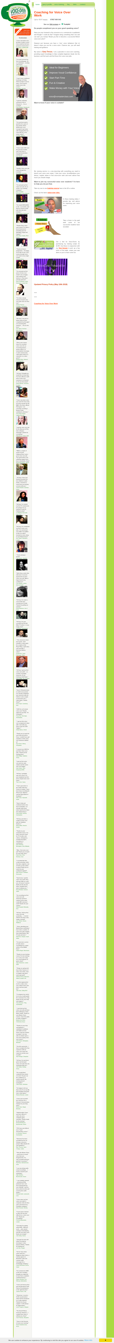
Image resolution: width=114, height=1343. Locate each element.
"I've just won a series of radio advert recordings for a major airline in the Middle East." (22, 946)
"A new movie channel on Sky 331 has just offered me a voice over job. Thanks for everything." (22, 1216)
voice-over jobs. (54, 192)
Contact (83, 5)
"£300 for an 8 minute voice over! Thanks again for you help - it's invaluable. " (22, 713)
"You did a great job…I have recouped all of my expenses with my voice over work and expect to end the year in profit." (22, 1051)
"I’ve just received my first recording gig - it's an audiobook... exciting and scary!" (22, 63)
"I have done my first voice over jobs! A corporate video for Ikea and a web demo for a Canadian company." (22, 1204)
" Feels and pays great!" (21, 556)
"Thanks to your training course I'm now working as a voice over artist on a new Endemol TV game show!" (22, 959)
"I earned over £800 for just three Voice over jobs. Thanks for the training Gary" (22, 753)
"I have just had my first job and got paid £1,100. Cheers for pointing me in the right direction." (22, 1288)
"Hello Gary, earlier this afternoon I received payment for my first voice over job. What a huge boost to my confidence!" (22, 579)
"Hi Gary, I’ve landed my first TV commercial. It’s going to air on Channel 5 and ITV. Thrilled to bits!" (22, 509)
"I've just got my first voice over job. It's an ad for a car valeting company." (22, 189)
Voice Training (59, 5)
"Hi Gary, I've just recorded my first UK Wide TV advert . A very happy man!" (22, 625)
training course (53, 188)
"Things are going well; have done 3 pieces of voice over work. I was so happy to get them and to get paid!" (22, 973)
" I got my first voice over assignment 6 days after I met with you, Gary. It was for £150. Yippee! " (22, 725)
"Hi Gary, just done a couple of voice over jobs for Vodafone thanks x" (21, 823)
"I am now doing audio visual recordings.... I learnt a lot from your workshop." (22, 1172)
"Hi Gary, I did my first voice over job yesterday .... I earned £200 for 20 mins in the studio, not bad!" (22, 917)
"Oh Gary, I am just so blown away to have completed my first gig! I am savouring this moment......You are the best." (22, 324)
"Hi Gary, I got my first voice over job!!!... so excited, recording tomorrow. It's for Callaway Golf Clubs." (22, 674)
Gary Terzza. (47, 52)
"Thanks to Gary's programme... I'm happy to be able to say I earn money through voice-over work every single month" (22, 254)
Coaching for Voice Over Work (46, 303)
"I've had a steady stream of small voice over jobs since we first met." (22, 302)
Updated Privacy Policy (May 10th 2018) (50, 284)
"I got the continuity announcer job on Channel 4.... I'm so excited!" (22, 104)
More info (88, 1340)
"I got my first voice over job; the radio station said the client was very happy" (22, 765)
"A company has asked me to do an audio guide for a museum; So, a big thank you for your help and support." (22, 999)
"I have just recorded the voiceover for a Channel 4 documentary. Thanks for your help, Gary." (22, 1103)
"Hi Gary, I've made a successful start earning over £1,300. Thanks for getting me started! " (22, 605)
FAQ (68, 5)
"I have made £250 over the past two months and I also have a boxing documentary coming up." (22, 152)
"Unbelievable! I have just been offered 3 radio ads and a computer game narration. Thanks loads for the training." (22, 1118)
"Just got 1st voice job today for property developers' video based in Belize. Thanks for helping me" (22, 1244)
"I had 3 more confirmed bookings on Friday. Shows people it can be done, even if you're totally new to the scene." (22, 83)
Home (36, 5)
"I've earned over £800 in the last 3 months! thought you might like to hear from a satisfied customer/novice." (22, 1276)
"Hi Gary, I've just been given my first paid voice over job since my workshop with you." (22, 1064)
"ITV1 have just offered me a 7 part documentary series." (22, 1131)
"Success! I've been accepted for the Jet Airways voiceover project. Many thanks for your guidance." (22, 1143)
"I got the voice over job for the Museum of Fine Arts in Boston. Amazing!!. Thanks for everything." (22, 431)
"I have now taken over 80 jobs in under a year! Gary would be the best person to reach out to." (22, 44)
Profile (47, 5)
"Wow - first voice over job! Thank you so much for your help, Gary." (22, 853)
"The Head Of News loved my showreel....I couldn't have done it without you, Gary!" (22, 1314)
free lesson (63, 248)
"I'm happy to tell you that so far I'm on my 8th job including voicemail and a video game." (22, 1091)
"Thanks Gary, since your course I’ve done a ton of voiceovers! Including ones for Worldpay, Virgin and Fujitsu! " (22, 231)
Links (74, 5)
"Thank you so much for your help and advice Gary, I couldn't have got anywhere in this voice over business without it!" (22, 739)
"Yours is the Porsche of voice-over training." (22, 1324)
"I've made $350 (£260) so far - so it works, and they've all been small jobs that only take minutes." (22, 209)
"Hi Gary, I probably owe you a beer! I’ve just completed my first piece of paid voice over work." (22, 778)
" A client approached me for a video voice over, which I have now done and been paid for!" (22, 986)
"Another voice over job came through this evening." (22, 171)
